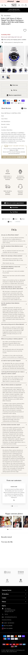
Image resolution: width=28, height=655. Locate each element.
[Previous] (1, 522)
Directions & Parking (6, 620)
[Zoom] (22, 64)
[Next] (26, 70)
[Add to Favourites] (25, 30)
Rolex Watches (7, 15)
